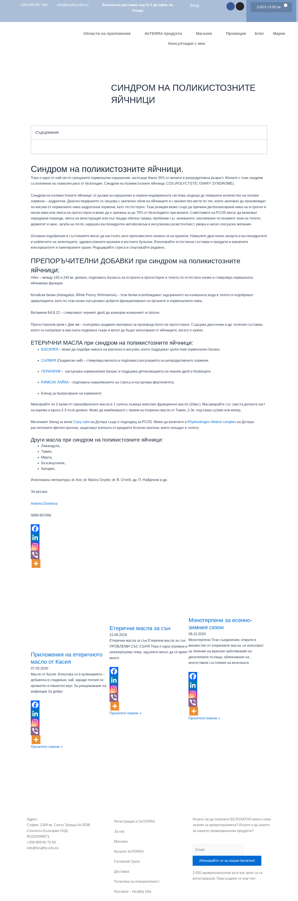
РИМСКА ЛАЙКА (55, 382)
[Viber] (35, 554)
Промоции (236, 33)
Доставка (121, 871)
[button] (261, 132)
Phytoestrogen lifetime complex (212, 422)
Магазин (204, 33)
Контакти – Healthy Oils (132, 891)
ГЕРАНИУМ (50, 371)
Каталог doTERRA (129, 851)
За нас (119, 831)
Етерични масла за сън (140, 628)
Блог (259, 33)
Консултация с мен (186, 43)
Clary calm (81, 422)
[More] (36, 563)
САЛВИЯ (48, 360)
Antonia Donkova (44, 503)
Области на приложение (107, 33)
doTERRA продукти (163, 33)
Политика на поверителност (136, 881)
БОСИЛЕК (49, 349)
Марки (279, 33)
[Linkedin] (35, 537)
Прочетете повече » (47, 747)
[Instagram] (35, 546)
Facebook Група (127, 861)
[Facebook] (35, 528)
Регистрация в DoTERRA (134, 821)
